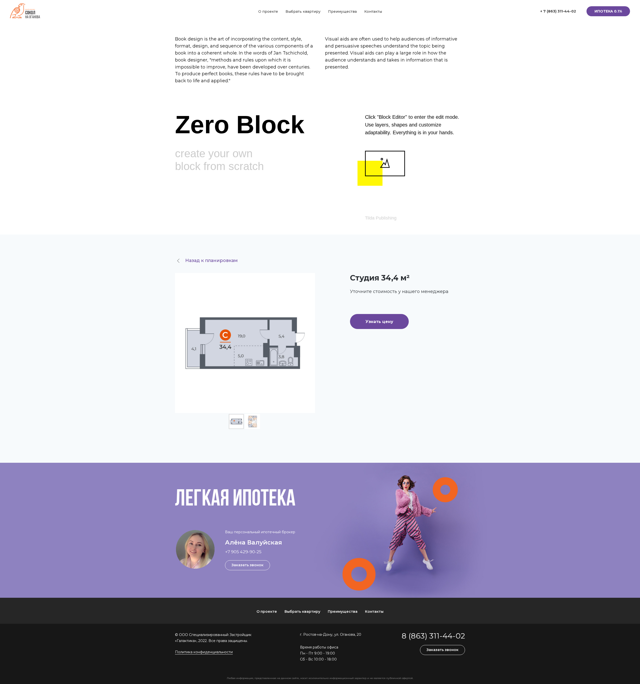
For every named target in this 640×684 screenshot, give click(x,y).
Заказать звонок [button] (248, 565)
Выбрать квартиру (303, 11)
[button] (608, 11)
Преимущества (342, 11)
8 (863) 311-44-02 (433, 635)
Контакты (373, 11)
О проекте (268, 11)
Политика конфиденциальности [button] (204, 652)
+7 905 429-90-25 (243, 551)
